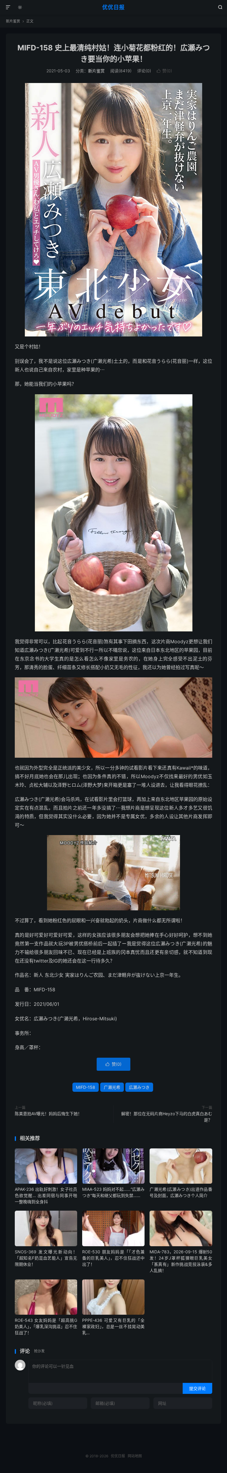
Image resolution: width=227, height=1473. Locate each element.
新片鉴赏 (13, 21)
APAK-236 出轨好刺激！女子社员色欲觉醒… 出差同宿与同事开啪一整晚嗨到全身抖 (46, 1195)
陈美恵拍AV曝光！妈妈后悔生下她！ (48, 1113)
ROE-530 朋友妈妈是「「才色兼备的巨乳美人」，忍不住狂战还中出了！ (113, 1258)
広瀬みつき (139, 1087)
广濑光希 (112, 1087)
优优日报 (113, 7)
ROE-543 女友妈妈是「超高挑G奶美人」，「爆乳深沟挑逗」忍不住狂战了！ (46, 1326)
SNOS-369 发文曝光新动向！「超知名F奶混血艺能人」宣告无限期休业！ (46, 1258)
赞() (164, 70)
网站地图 (135, 1456)
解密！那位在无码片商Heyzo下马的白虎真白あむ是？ (166, 1116)
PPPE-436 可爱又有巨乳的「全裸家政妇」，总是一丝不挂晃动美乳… (113, 1326)
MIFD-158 (85, 1087)
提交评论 (197, 1388)
